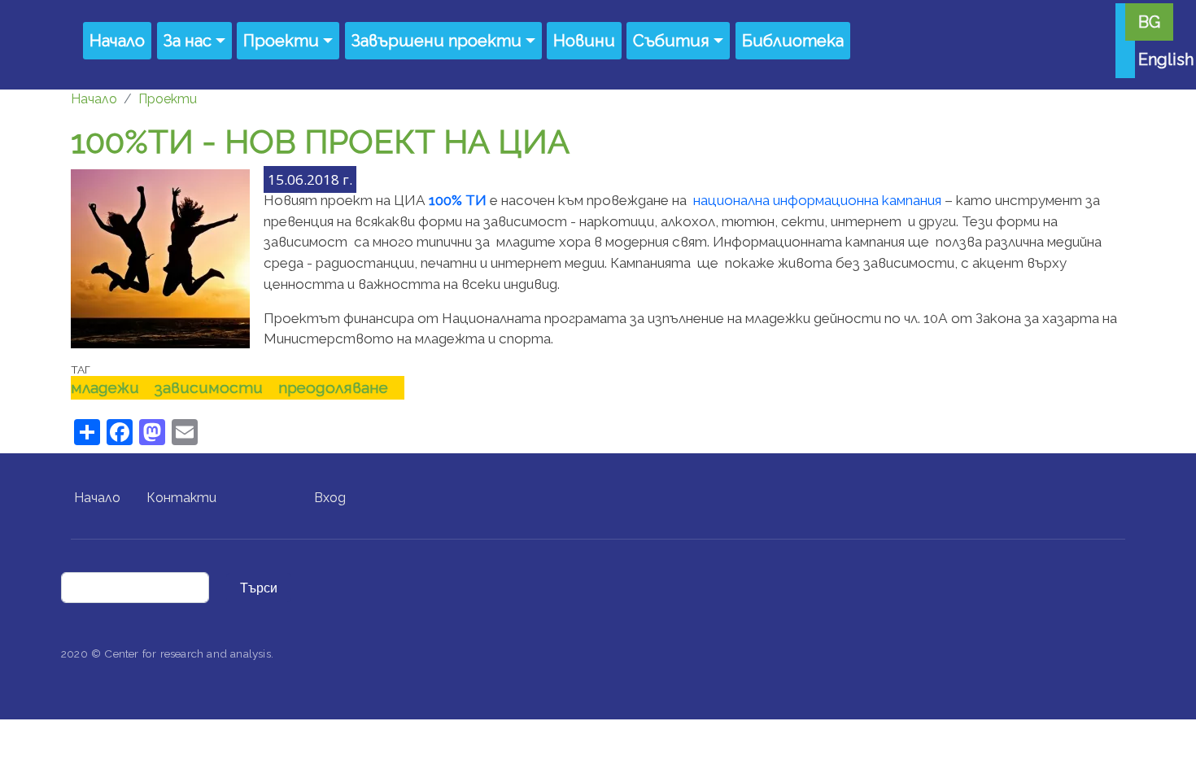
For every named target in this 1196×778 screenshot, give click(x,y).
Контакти (181, 497)
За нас (188, 40)
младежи (105, 387)
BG (1149, 22)
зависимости (209, 387)
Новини (584, 40)
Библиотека (793, 40)
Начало (117, 40)
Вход (330, 497)
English (1166, 59)
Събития (671, 40)
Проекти (281, 40)
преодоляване (333, 387)
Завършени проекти (436, 40)
